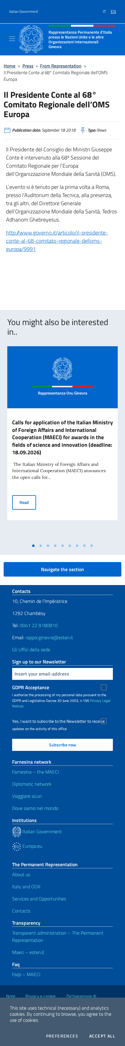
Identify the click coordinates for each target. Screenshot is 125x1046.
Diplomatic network (32, 784)
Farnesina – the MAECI (35, 771)
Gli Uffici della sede (31, 649)
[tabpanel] (62, 443)
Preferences (62, 1036)
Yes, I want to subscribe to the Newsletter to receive (58, 721)
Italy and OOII (26, 886)
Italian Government (23, 11)
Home (9, 65)
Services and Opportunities (39, 898)
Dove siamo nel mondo (35, 808)
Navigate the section (62, 569)
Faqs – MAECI (26, 974)
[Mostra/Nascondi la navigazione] (12, 38)
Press (27, 65)
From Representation (60, 65)
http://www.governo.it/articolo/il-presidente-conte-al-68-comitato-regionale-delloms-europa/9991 (57, 241)
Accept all (102, 1036)
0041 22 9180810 (39, 625)
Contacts (21, 910)
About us (21, 874)
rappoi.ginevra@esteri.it (49, 637)
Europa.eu (31, 846)
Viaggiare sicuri (27, 796)
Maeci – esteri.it (28, 952)
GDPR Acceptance (30, 687)
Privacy (95, 700)
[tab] (33, 545)
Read (27, 502)
